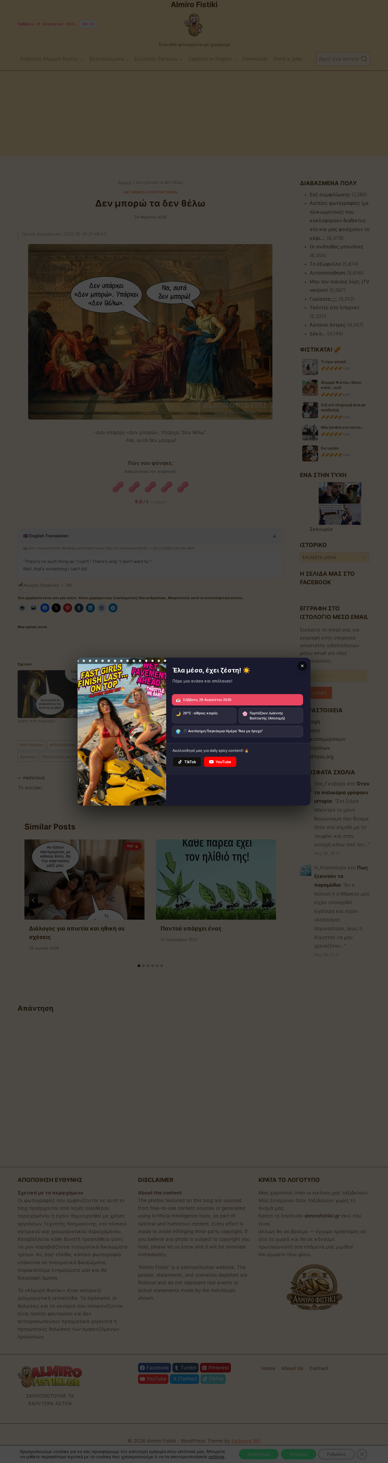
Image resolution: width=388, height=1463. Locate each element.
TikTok (190, 762)
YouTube (223, 762)
